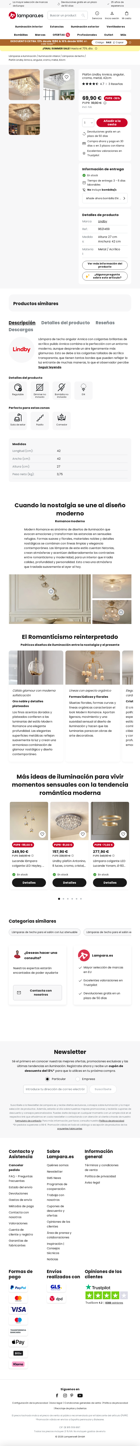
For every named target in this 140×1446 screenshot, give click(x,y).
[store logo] (26, 15)
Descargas (21, 330)
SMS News (54, 1178)
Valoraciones (18, 1223)
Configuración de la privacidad (30, 1402)
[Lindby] (22, 350)
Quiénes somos (58, 1165)
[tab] (22, 322)
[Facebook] (59, 1395)
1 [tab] (59, 899)
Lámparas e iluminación (22, 56)
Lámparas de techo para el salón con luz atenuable (44, 932)
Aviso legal (92, 1182)
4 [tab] (72, 899)
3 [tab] (68, 899)
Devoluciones (18, 1193)
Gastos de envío (20, 1200)
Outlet (108, 35)
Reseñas (105, 323)
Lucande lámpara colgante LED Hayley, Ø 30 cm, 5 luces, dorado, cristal (28, 863)
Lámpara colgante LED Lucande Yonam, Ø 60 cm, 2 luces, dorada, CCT (109, 863)
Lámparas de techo (73, 56)
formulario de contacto (28, 1120)
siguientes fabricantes (69, 1128)
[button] (24, 119)
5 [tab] (76, 899)
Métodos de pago (21, 1206)
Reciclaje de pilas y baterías (71, 1408)
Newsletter (55, 1171)
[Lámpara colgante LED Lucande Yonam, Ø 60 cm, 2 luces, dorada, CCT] (110, 845)
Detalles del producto (65, 323)
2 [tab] (63, 899)
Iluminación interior (49, 56)
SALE (109, 42)
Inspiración (55, 1244)
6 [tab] (81, 899)
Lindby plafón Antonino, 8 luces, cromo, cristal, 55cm (69, 863)
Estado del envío (20, 1187)
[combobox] (68, 15)
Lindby (102, 221)
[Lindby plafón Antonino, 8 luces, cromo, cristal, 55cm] (69, 845)
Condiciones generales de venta (83, 1402)
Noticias (52, 1259)
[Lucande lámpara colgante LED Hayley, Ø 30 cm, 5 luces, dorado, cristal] (29, 845)
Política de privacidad (111, 1120)
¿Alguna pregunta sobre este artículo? (107, 276)
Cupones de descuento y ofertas (56, 1211)
